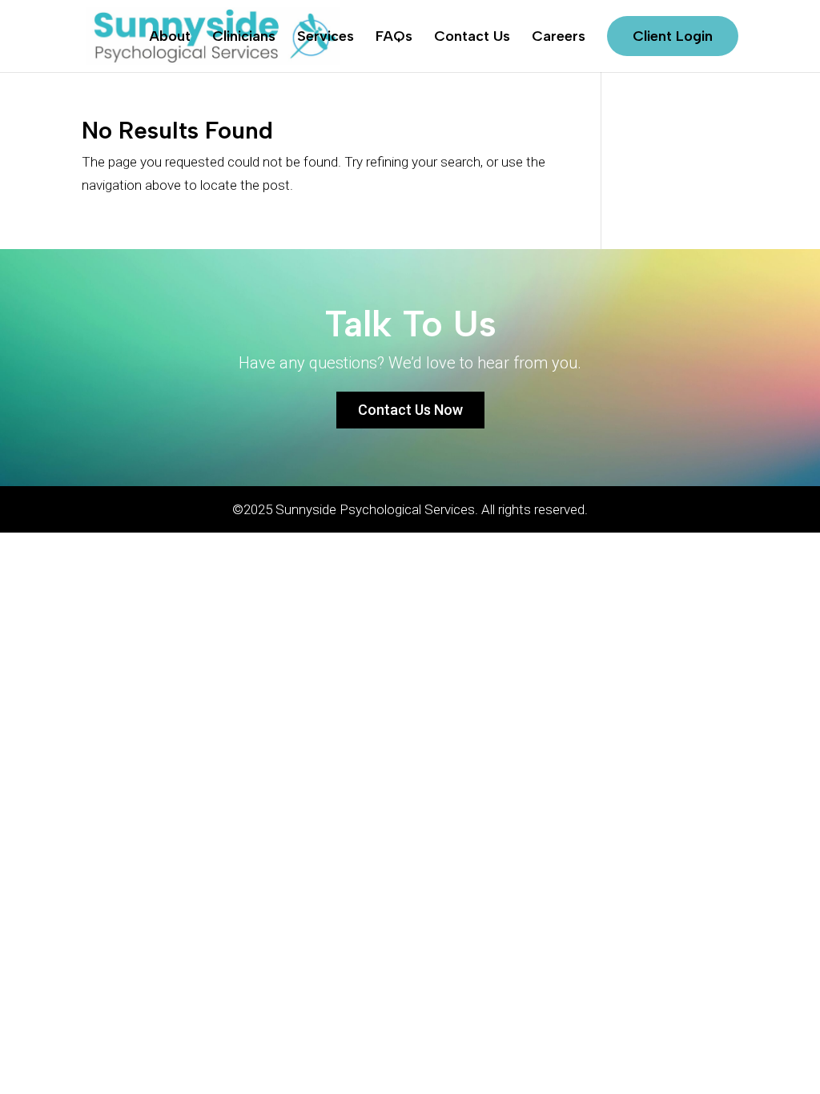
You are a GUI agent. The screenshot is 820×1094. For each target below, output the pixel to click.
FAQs (394, 37)
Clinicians (243, 37)
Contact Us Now (410, 409)
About (170, 37)
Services (325, 37)
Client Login (673, 36)
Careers (558, 37)
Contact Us (472, 37)
